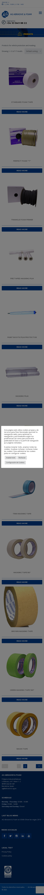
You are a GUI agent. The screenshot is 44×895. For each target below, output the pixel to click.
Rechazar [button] (22, 458)
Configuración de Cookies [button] (15, 462)
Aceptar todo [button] (10, 458)
